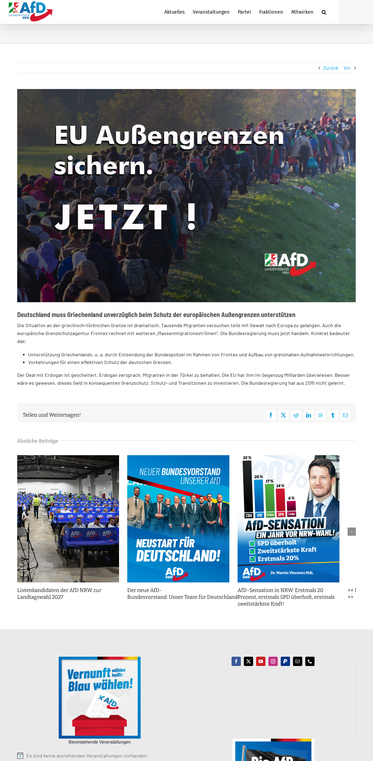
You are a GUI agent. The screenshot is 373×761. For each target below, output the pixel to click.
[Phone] (310, 668)
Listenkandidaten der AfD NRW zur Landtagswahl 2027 (59, 600)
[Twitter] (248, 668)
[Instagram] (273, 668)
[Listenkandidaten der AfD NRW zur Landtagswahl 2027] (71, 458)
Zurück (330, 68)
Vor (347, 68)
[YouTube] (260, 668)
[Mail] (297, 668)
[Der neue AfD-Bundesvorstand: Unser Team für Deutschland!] (186, 458)
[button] (324, 12)
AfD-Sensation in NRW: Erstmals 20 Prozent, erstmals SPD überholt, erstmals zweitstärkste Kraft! (301, 604)
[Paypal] (285, 668)
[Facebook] (236, 668)
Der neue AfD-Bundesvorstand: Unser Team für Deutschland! (189, 600)
